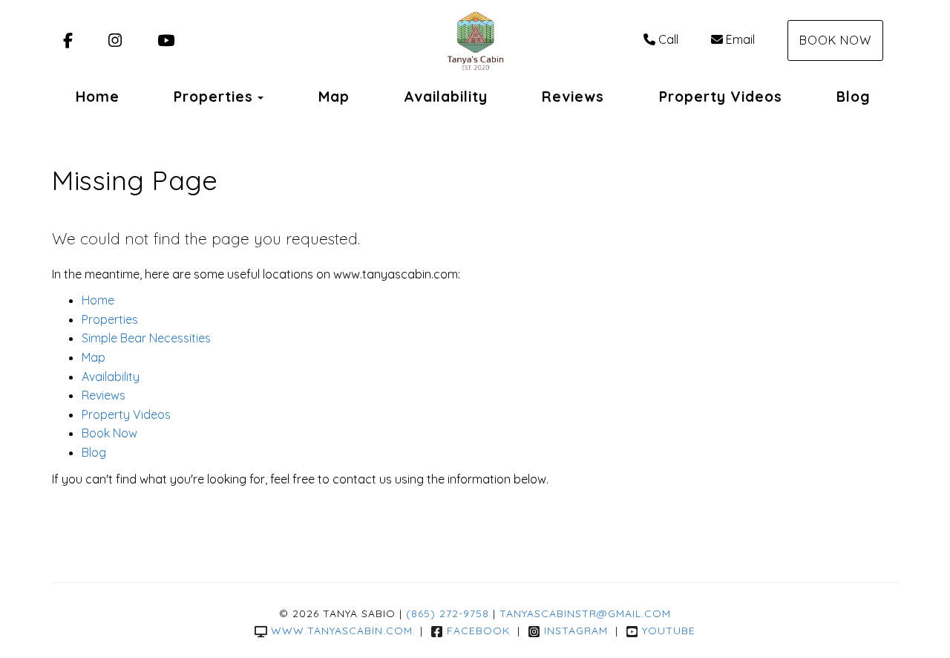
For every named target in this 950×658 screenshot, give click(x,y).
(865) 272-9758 (447, 613)
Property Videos (720, 96)
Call (668, 39)
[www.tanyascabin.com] (475, 41)
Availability (446, 96)
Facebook (478, 630)
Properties (213, 96)
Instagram (576, 630)
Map (334, 96)
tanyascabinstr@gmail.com (585, 613)
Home (97, 96)
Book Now (835, 40)
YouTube (668, 630)
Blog (853, 96)
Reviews (573, 96)
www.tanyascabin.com (342, 630)
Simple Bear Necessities (146, 337)
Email (740, 39)
